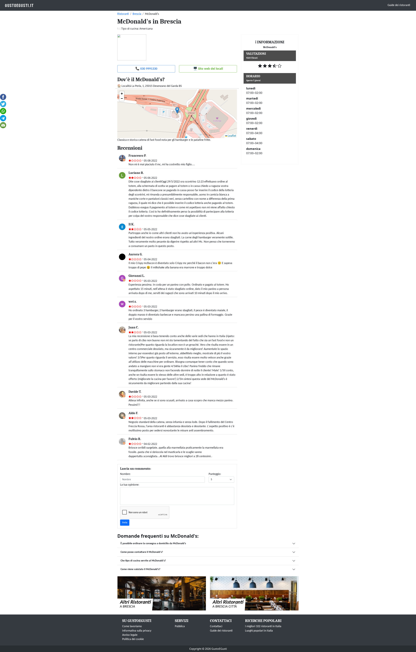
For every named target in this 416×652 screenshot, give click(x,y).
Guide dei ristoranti (399, 5)
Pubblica (180, 626)
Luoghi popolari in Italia (259, 630)
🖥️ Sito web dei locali (208, 68)
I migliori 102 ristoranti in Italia (263, 626)
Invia (124, 522)
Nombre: (125, 474)
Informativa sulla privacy (136, 630)
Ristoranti (123, 14)
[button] (177, 110)
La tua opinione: (129, 484)
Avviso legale (129, 635)
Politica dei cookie (133, 639)
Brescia (137, 14)
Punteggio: (215, 474)
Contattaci (216, 626)
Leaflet (231, 136)
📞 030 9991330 (146, 68)
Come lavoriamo (132, 626)
